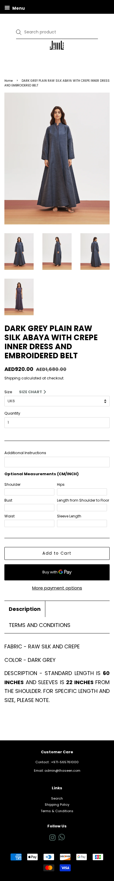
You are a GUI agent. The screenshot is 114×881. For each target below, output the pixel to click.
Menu (18, 8)
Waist (9, 516)
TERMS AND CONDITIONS (39, 625)
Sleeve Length (69, 516)
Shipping (12, 378)
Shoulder (12, 484)
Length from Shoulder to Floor (83, 500)
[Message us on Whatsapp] (61, 839)
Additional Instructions (25, 453)
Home (8, 81)
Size (8, 392)
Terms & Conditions (57, 811)
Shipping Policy (57, 804)
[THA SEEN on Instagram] (52, 839)
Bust (8, 500)
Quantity (12, 413)
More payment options (57, 588)
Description (25, 609)
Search (57, 798)
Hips (61, 484)
